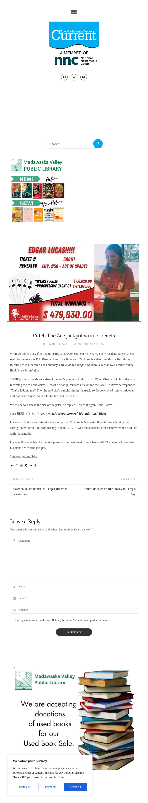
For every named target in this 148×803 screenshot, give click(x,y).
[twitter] (74, 77)
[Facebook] (64, 77)
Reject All (50, 787)
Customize (25, 787)
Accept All (75, 787)
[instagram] (83, 77)
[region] (50, 775)
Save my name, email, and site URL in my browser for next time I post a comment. (61, 620)
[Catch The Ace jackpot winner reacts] (74, 284)
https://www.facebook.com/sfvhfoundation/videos (71, 413)
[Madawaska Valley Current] (74, 45)
